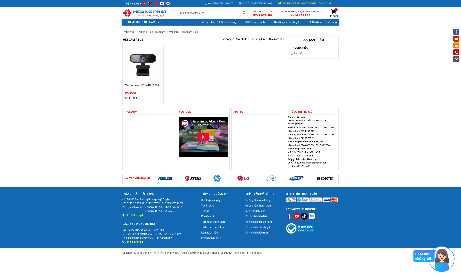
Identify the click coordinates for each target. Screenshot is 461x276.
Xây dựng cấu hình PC (220, 3)
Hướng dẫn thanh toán (258, 205)
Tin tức (205, 211)
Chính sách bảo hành (257, 216)
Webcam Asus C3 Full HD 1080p (142, 85)
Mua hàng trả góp (255, 211)
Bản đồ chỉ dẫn (209, 232)
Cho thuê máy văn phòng (257, 3)
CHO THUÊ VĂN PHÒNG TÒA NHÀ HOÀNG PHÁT (306, 3)
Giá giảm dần (276, 39)
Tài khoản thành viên (213, 221)
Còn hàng (226, 39)
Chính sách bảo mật (256, 232)
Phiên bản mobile (211, 238)
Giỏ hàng (334, 13)
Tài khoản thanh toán (213, 227)
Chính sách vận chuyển (258, 227)
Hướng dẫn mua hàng (257, 200)
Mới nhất (241, 39)
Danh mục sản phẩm (141, 22)
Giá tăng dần (257, 39)
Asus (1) (298, 53)
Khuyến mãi (207, 216)
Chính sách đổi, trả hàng (258, 221)
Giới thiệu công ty (210, 200)
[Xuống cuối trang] (456, 59)
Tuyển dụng (207, 205)
